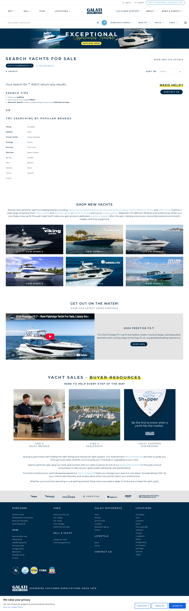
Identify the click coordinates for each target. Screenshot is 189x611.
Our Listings (57, 517)
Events (97, 545)
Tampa (138, 554)
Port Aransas (140, 545)
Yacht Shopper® (86, 473)
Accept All (177, 606)
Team (96, 514)
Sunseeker (31, 127)
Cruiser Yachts (12, 137)
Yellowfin (30, 173)
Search (128, 3)
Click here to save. (62, 102)
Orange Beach (141, 542)
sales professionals (133, 457)
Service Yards (99, 521)
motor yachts (42, 213)
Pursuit (8, 178)
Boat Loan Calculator (20, 521)
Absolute (9, 152)
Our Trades (57, 521)
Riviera (30, 142)
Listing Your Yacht (60, 539)
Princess (9, 147)
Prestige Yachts (128, 210)
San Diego (139, 548)
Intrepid (30, 158)
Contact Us (171, 92)
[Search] (98, 22)
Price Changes (58, 524)
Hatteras (9, 168)
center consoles (82, 213)
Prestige (9, 142)
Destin (138, 524)
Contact (140, 3)
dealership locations (130, 465)
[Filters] (104, 22)
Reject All (159, 606)
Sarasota (139, 551)
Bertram (30, 163)
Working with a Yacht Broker (22, 517)
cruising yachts (110, 213)
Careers (97, 530)
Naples (138, 539)
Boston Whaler (32, 152)
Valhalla (9, 132)
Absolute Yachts (145, 210)
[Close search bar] (185, 22)
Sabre (29, 168)
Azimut (9, 173)
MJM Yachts (165, 210)
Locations (98, 524)
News (96, 542)
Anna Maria (140, 514)
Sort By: (151, 71)
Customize (142, 606)
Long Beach (140, 536)
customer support (99, 216)
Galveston (139, 530)
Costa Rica (139, 521)
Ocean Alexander (33, 137)
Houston (139, 533)
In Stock (15, 558)
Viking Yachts (75, 210)
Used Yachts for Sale (61, 514)
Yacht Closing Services (61, 542)
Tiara (8, 163)
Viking (8, 127)
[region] (94, 603)
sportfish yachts (62, 213)
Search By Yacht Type (61, 527)
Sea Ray (9, 158)
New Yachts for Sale (19, 536)
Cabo (29, 132)
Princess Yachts (111, 210)
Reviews (97, 517)
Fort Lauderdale (142, 527)
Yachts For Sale (18, 514)
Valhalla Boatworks (92, 210)
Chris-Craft (31, 147)
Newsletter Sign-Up (101, 527)
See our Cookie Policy (13, 607)
